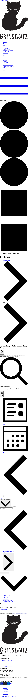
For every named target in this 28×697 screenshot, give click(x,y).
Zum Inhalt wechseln (4, 0)
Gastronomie (5, 47)
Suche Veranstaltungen (5, 386)
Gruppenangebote (6, 49)
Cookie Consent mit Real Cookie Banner (9, 696)
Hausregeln (5, 689)
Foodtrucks (5, 53)
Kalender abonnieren (5, 572)
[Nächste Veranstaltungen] (3, 496)
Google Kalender (6, 595)
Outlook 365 (5, 597)
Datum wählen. (14, 506)
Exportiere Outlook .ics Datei (9, 601)
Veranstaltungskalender (8, 50)
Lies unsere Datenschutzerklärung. (19, 613)
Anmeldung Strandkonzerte (9, 51)
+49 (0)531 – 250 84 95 (7, 660)
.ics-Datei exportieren (7, 600)
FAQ (4, 54)
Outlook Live (5, 599)
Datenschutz (5, 686)
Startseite (5, 45)
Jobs (4, 55)
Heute (1, 498)
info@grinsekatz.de (8, 666)
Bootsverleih (5, 48)
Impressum (5, 688)
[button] (14, 57)
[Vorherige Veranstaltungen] (15, 494)
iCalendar (5, 596)
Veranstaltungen (6, 260)
